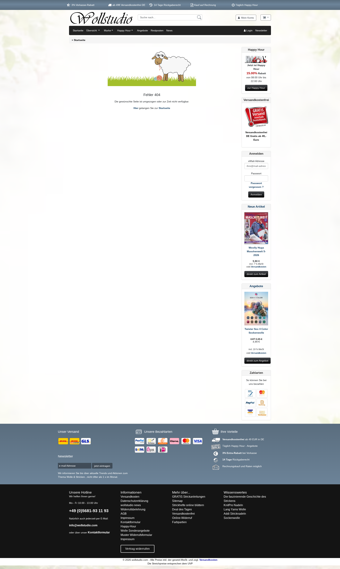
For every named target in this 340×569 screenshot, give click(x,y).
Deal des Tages (182, 509)
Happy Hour (124, 30)
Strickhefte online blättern (188, 505)
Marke (107, 30)
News (169, 30)
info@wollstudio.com (83, 525)
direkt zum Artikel (256, 274)
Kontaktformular (99, 532)
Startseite (78, 30)
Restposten (157, 30)
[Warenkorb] (265, 18)
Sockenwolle (232, 517)
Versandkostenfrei (183, 513)
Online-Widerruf (182, 517)
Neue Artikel (256, 206)
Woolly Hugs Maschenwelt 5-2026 (256, 251)
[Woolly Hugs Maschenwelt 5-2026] (256, 228)
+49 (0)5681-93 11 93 (89, 510)
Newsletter (261, 30)
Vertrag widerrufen (137, 548)
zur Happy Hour (256, 87)
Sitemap (177, 500)
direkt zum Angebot (257, 360)
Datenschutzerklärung (134, 500)
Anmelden (256, 194)
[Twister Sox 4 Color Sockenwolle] (256, 309)
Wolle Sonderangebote (135, 530)
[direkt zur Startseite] (101, 18)
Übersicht (92, 30)
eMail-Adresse (256, 161)
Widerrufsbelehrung (133, 509)
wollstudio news (131, 505)
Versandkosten (258, 267)
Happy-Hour (128, 526)
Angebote (142, 30)
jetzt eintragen (102, 465)
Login (249, 30)
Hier (136, 108)
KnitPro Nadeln (233, 505)
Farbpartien (179, 522)
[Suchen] (199, 17)
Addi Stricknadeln (235, 513)
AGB (124, 513)
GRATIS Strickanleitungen (188, 496)
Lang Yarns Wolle (235, 509)
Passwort (256, 173)
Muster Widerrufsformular (136, 534)
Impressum (127, 517)
